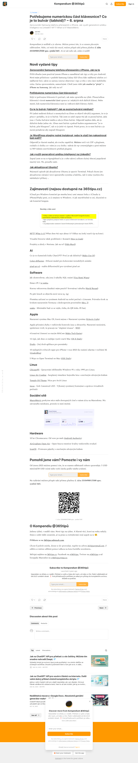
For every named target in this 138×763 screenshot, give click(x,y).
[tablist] (39, 623)
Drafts (32, 344)
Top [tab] (32, 650)
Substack (58, 758)
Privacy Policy (85, 741)
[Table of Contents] (2, 381)
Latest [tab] (38, 650)
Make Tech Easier (74, 333)
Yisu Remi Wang (81, 277)
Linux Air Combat (38, 375)
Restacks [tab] (44, 623)
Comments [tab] (35, 623)
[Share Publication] (111, 4)
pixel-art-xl (35, 266)
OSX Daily (66, 358)
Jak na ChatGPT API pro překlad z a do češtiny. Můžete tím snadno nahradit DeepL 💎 (58, 658)
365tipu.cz (52, 554)
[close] (89, 701)
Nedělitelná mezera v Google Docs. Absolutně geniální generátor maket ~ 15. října (56, 697)
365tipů (37, 32)
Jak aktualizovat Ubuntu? (44, 167)
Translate (34, 12)
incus (32, 386)
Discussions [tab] (46, 650)
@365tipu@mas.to (59, 557)
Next (102, 608)
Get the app (79, 753)
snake (32, 308)
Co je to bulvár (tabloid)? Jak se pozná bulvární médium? (61, 109)
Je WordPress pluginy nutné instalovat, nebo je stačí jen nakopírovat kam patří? (68, 136)
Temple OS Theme (38, 380)
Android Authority (72, 438)
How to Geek (77, 239)
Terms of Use (79, 739)
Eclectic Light (92, 319)
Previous (38, 608)
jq (67, 294)
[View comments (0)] (39, 39)
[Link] (26, 64)
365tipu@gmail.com (95, 545)
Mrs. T (85, 302)
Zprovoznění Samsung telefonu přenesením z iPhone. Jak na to (65, 70)
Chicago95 (34, 369)
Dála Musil (70, 244)
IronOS (33, 449)
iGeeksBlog (35, 353)
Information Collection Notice (68, 741)
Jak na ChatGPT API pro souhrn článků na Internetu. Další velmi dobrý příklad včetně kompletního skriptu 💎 (58, 677)
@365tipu (74, 554)
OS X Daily (77, 339)
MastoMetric (36, 400)
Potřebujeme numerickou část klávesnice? (54, 92)
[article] (69, 663)
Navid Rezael (92, 288)
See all (34, 715)
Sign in (131, 4)
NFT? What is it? (37, 233)
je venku (44, 283)
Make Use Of (88, 255)
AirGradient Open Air (40, 443)
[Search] (107, 4)
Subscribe (120, 4)
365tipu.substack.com (54, 540)
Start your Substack (63, 753)
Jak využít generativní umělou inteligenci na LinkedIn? (60, 154)
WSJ (78, 328)
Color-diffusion (37, 261)
